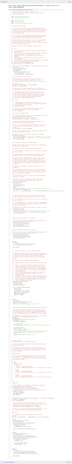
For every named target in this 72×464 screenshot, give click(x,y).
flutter (10, 5)
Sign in (70, 1)
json (70, 462)
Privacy (10, 462)
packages (48, 5)
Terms (13, 462)
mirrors (14, 5)
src (58, 5)
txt (67, 462)
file (31, 9)
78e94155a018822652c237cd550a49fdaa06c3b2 (32, 5)
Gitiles (7, 462)
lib (56, 5)
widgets (10, 7)
